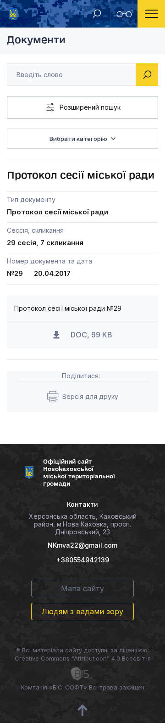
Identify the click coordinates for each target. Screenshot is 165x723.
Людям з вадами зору (82, 611)
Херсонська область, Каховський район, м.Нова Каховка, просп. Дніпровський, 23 (83, 524)
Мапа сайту (82, 588)
